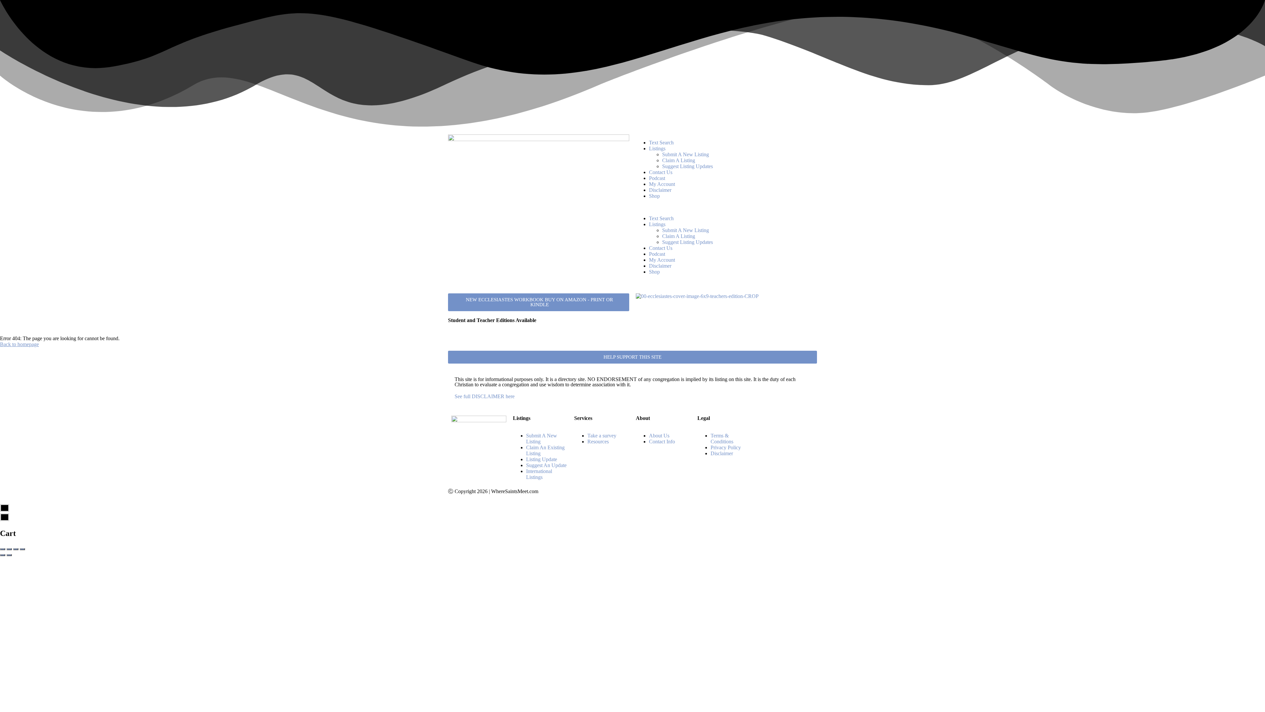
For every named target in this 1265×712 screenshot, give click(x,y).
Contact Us (660, 172)
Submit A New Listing (685, 154)
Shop (654, 196)
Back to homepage (19, 344)
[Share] (9, 549)
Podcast (657, 178)
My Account (662, 184)
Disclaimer (660, 190)
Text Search (661, 142)
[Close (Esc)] (2, 549)
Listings (657, 148)
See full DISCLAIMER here (485, 396)
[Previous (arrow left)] (2, 555)
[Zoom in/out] (22, 549)
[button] (726, 207)
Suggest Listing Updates (687, 166)
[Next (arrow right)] (9, 555)
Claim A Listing (678, 160)
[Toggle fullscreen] (15, 549)
